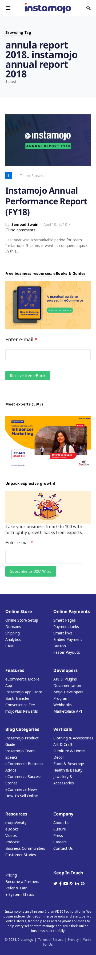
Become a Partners (22, 881)
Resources (16, 814)
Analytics (13, 639)
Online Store (18, 611)
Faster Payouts (66, 652)
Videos (11, 835)
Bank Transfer (17, 698)
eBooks (12, 829)
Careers (60, 841)
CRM (9, 645)
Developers (65, 670)
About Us (61, 822)
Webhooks (62, 704)
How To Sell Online (21, 795)
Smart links (63, 633)
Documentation (67, 685)
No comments (22, 229)
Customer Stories (20, 854)
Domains (13, 626)
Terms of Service (50, 939)
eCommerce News (21, 789)
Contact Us (63, 848)
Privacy (73, 939)
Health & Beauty (67, 770)
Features (14, 670)
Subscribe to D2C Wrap (30, 571)
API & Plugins (65, 679)
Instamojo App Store (23, 691)
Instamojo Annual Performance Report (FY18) (46, 201)
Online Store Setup (21, 620)
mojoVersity (15, 822)
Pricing (11, 875)
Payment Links (66, 626)
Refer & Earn (16, 887)
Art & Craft (63, 744)
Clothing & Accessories (73, 737)
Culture (59, 829)
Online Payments (71, 611)
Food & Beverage (68, 763)
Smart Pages (64, 620)
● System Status (19, 894)
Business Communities (25, 848)
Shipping (12, 633)
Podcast (12, 841)
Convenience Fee (20, 704)
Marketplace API (67, 711)
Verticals (62, 729)
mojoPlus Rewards (21, 711)
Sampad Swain (24, 224)
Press (58, 835)
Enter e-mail (21, 339)
